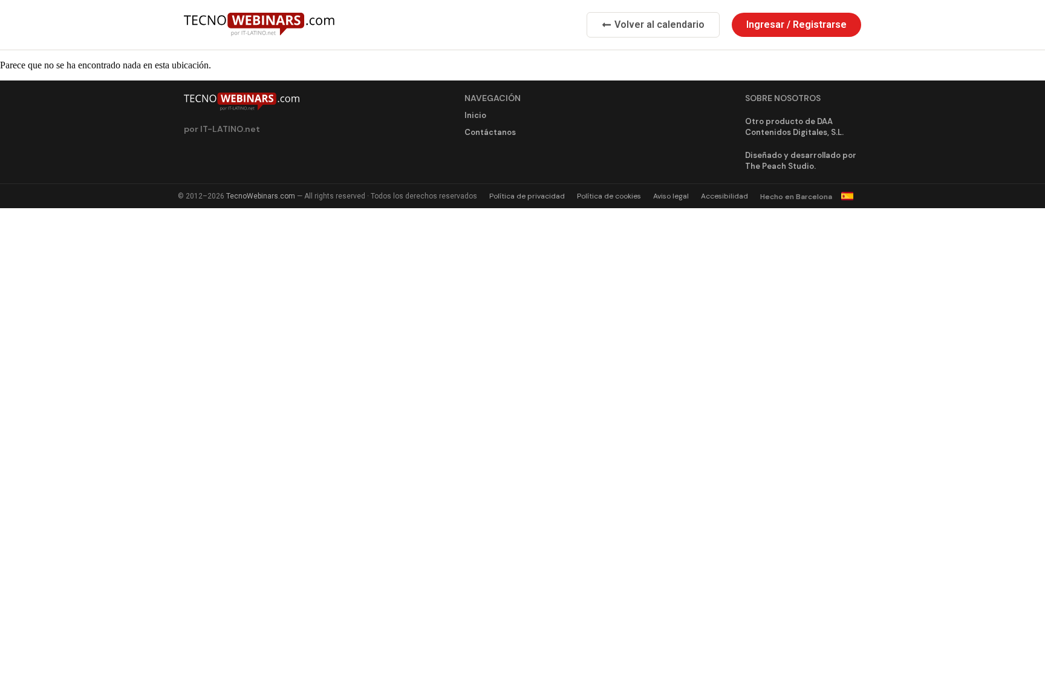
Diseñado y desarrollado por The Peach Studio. (800, 160)
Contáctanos (490, 132)
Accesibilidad (724, 196)
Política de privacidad (527, 196)
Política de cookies (609, 196)
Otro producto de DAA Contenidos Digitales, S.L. (794, 126)
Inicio (475, 115)
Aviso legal (671, 196)
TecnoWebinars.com (260, 196)
